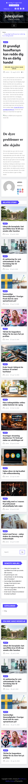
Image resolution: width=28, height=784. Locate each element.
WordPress (22, 779)
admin (7, 72)
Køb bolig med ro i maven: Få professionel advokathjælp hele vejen (13, 503)
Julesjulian (14, 16)
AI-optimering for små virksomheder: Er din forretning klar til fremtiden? (12, 262)
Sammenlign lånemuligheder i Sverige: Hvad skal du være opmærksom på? (13, 297)
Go (22, 552)
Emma (7, 234)
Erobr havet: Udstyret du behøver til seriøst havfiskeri (13, 369)
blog (5, 611)
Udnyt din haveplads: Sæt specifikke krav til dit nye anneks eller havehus (13, 228)
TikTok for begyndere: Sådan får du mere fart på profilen (13, 334)
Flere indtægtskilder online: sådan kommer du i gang (14, 403)
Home (4, 32)
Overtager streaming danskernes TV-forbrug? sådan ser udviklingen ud (13, 438)
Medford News (10, 781)
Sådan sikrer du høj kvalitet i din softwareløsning (14, 472)
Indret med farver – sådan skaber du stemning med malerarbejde (13, 536)
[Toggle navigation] (14, 25)
